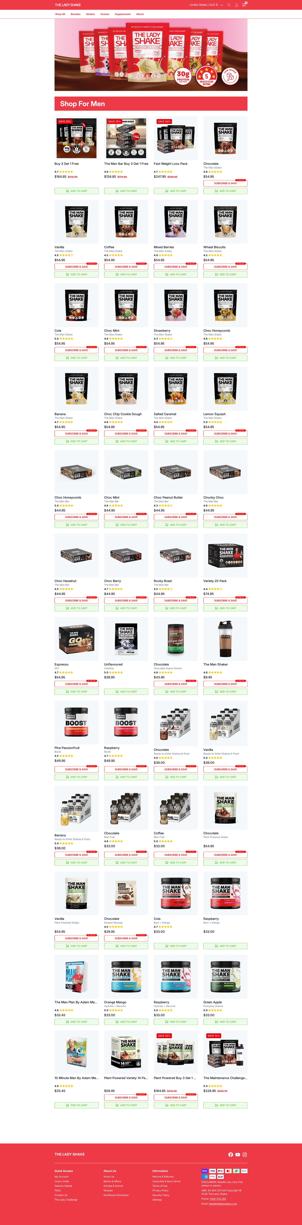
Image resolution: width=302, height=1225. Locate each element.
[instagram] (244, 1154)
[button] (229, 5)
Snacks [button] (104, 14)
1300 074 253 (218, 1198)
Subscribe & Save (229, 182)
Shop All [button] (60, 14)
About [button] (140, 14)
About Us (108, 1176)
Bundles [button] (76, 14)
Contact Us (61, 1195)
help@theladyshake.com (223, 1203)
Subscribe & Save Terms (166, 1181)
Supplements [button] (123, 14)
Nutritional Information (116, 1195)
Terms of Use (159, 1185)
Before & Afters (112, 1181)
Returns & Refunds (163, 1176)
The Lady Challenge (66, 1199)
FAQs (58, 1190)
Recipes (108, 1190)
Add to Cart (79, 190)
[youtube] (237, 1154)
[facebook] (230, 1154)
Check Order (62, 1181)
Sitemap (157, 1199)
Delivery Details (63, 1185)
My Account (62, 1176)
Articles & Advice (113, 1185)
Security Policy (160, 1195)
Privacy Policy (160, 1190)
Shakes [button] (90, 14)
